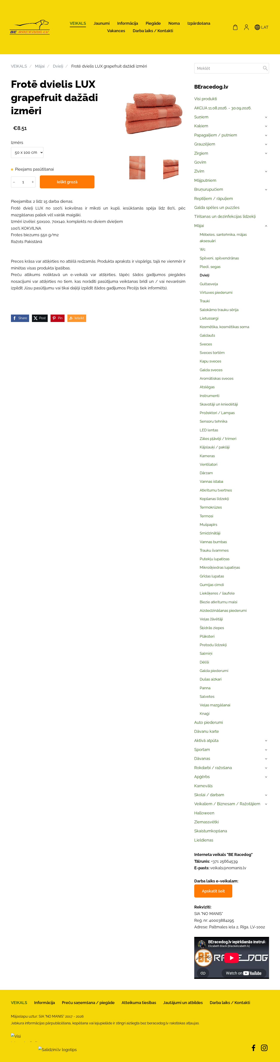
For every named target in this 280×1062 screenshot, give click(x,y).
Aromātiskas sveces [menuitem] (216, 378)
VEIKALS (19, 66)
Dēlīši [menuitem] (204, 662)
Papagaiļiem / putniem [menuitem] (215, 135)
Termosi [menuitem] (206, 516)
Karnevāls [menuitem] (203, 786)
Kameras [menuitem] (207, 456)
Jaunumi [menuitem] (102, 23)
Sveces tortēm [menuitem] (212, 352)
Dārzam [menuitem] (206, 473)
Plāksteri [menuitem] (207, 636)
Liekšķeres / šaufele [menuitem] (217, 593)
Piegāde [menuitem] (153, 23)
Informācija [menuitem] (127, 23)
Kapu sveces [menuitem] (210, 361)
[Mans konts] (246, 27)
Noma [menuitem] (174, 23)
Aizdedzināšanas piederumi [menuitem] (223, 610)
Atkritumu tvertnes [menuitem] (216, 490)
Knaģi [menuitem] (205, 713)
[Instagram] (264, 1048)
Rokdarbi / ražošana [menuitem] (213, 767)
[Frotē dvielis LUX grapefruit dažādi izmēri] (137, 167)
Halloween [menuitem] (204, 813)
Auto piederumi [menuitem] (208, 722)
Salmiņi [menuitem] (206, 653)
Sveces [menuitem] (206, 344)
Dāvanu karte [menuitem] (206, 731)
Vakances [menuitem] (116, 30)
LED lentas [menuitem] (209, 430)
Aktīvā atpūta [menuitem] (206, 740)
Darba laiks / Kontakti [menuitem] (153, 30)
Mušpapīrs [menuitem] (208, 524)
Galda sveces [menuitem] (211, 370)
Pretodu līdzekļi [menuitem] (213, 645)
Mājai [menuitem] (199, 225)
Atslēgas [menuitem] (207, 387)
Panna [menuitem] (205, 688)
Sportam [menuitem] (202, 749)
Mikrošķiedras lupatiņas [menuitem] (220, 567)
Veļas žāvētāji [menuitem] (211, 619)
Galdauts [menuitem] (207, 335)
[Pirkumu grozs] (235, 27)
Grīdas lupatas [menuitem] (212, 576)
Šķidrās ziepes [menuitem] (212, 628)
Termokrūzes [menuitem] (211, 507)
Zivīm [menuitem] (199, 171)
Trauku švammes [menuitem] (214, 550)
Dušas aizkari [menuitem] (211, 679)
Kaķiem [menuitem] (201, 126)
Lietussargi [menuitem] (209, 318)
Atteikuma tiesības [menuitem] (139, 1002)
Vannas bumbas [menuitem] (213, 542)
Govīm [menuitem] (200, 162)
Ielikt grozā (67, 182)
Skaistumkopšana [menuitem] (210, 831)
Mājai (40, 66)
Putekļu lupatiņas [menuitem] (214, 559)
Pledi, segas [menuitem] (210, 266)
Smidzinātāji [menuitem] (210, 533)
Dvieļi (58, 66)
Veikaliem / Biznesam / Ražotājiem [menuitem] (227, 803)
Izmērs (17, 142)
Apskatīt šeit (213, 891)
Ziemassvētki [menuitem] (206, 822)
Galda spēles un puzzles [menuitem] (217, 207)
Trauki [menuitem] (205, 301)
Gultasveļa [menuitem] (209, 284)
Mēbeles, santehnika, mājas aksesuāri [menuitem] (223, 237)
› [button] (266, 117)
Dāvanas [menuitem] (202, 758)
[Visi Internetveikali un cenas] (24, 1049)
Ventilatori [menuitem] (208, 464)
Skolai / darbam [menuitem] (209, 795)
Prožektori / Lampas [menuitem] (217, 413)
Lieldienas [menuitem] (203, 840)
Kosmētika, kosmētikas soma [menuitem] (224, 327)
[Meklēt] (265, 68)
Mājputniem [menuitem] (205, 180)
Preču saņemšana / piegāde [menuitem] (88, 1002)
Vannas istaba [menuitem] (211, 481)
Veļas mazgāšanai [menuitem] (215, 705)
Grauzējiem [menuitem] (204, 144)
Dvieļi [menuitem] (204, 275)
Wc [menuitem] (202, 249)
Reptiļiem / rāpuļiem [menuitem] (213, 198)
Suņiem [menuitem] (201, 117)
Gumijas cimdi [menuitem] (212, 585)
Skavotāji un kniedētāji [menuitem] (219, 404)
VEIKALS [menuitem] (78, 23)
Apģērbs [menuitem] (202, 776)
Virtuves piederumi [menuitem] (216, 292)
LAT (264, 27)
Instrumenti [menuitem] (209, 396)
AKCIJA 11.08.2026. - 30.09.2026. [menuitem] (222, 108)
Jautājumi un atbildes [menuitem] (183, 1002)
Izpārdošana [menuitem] (198, 23)
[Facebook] (253, 1048)
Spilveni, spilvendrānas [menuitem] (219, 258)
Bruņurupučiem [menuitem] (208, 189)
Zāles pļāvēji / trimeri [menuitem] (218, 438)
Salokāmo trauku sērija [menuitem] (219, 310)
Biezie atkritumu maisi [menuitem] (218, 602)
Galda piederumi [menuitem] (214, 670)
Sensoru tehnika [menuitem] (213, 421)
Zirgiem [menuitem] (201, 153)
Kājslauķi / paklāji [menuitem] (215, 447)
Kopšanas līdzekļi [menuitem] (214, 499)
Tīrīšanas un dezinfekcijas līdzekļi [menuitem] (225, 216)
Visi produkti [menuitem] (205, 98)
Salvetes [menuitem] (207, 696)
